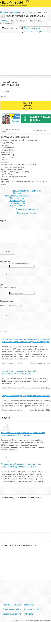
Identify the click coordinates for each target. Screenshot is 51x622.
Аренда (5, 21)
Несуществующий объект (17, 196)
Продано (17, 193)
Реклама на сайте (32, 609)
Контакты (29, 614)
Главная (4, 12)
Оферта (6, 605)
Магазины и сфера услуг (21, 12)
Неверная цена (17, 198)
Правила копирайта (12, 609)
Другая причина (17, 205)
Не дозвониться (17, 203)
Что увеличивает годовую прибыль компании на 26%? (26, 396)
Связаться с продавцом (27, 209)
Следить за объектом (27, 213)
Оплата (17, 605)
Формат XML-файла (12, 614)
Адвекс (15, 121)
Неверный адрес (17, 200)
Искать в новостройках (35, 31)
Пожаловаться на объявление (26, 191)
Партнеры (29, 605)
